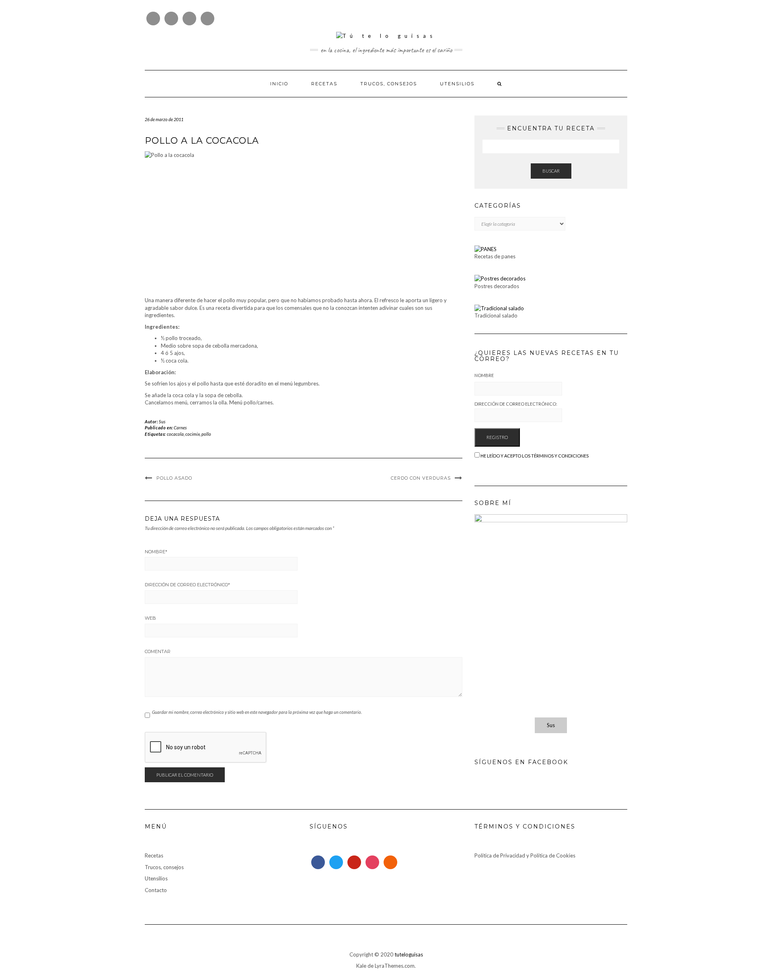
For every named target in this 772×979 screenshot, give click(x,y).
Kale (361, 966)
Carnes (180, 427)
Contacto (156, 890)
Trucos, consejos (388, 84)
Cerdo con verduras (421, 478)
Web (150, 618)
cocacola (175, 434)
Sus (162, 421)
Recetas (324, 84)
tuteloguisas (408, 954)
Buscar (551, 170)
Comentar (157, 651)
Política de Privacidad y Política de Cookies (524, 855)
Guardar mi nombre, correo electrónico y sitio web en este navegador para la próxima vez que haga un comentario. (257, 712)
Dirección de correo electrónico (187, 584)
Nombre (156, 551)
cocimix (192, 434)
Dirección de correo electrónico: (515, 403)
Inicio (279, 84)
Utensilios (457, 84)
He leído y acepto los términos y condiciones (534, 455)
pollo (206, 434)
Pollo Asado (174, 478)
